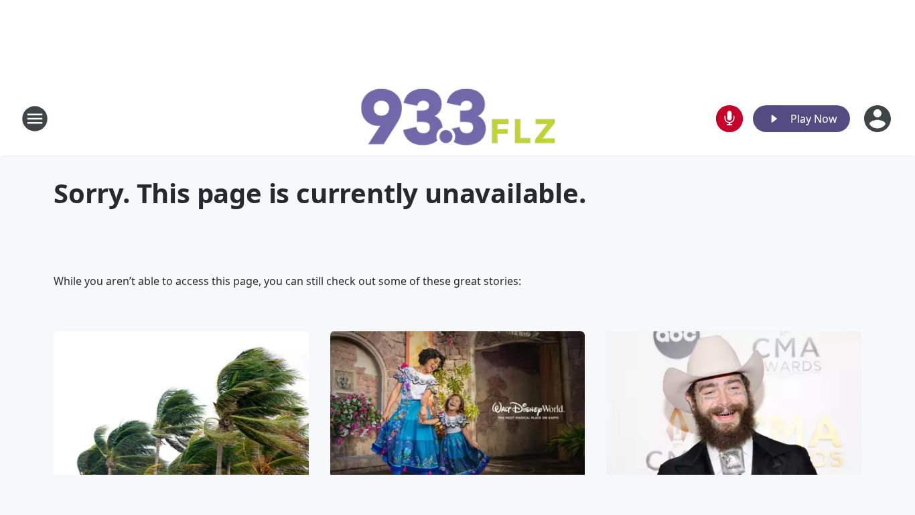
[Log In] (879, 118)
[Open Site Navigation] (34, 118)
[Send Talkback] (729, 118)
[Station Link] (457, 118)
